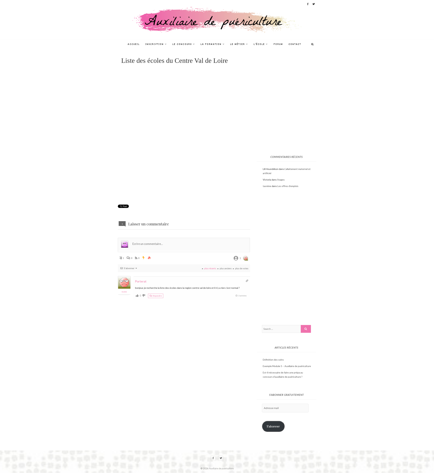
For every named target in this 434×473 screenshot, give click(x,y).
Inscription (154, 44)
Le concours (182, 44)
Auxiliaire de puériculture (221, 468)
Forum (278, 44)
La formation (211, 44)
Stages (281, 179)
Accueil (134, 44)
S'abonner (273, 426)
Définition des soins (273, 359)
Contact (295, 44)
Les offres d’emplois (287, 186)
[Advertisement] (184, 96)
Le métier (237, 44)
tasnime (267, 186)
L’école (259, 44)
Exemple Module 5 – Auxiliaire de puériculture (287, 366)
